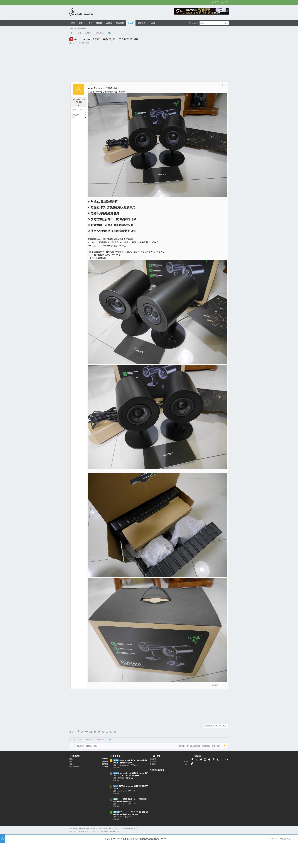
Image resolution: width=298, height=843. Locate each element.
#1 (226, 85)
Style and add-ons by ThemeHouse (125, 829)
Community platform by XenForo (90, 829)
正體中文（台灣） (92, 746)
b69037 (105, 766)
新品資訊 (116, 767)
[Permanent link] (119, 201)
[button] (85, 23)
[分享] (222, 85)
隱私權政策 (206, 746)
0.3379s (100, 831)
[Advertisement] (149, 61)
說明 (213, 746)
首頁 (218, 746)
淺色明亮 (80, 746)
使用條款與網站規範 (193, 746)
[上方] (221, 746)
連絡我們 (181, 746)
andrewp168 (75, 43)
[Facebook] (228, 830)
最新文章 (116, 756)
